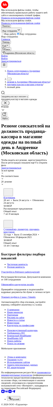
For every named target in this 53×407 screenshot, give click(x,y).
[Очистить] (5, 103)
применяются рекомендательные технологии (25, 373)
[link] (6, 49)
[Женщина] (8, 192)
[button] (4, 56)
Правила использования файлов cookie (20, 23)
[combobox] (14, 96)
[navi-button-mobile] (4, 65)
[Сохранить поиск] (4, 114)
